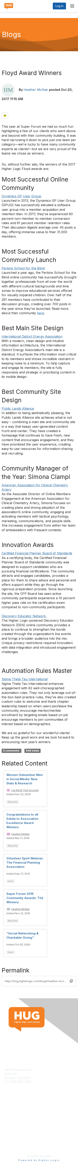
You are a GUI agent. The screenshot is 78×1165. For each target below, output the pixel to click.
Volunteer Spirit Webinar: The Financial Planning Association (25, 862)
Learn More (12, 1116)
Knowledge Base (16, 1112)
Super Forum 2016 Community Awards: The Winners (24, 898)
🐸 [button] (4, 115)
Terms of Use (13, 1142)
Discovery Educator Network (24, 616)
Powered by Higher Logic (39, 1160)
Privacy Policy (14, 1146)
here (40, 313)
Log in (59, 6)
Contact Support (15, 1085)
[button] (71, 981)
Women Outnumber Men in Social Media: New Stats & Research (24, 779)
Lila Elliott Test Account (25, 790)
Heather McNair (36, 90)
